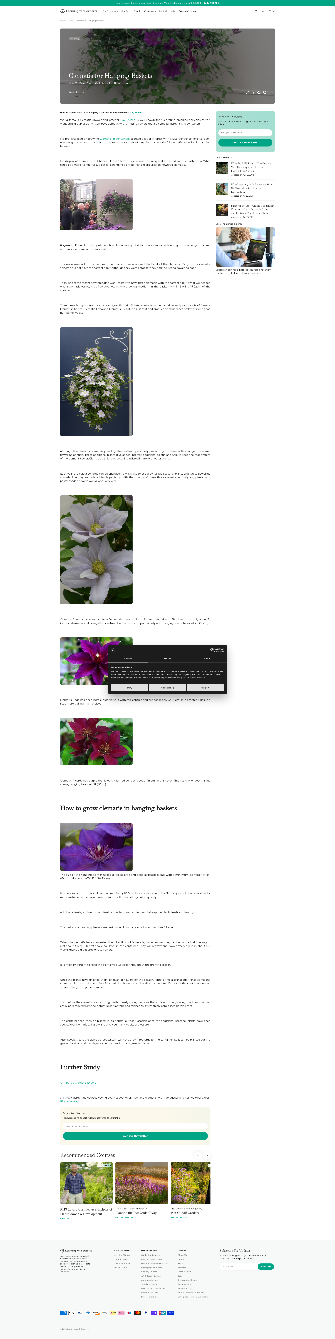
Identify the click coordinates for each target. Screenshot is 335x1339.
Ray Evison (136, 112)
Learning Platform (122, 1255)
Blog (71, 21)
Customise (166, 688)
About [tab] (207, 658)
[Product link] (86, 1191)
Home (63, 21)
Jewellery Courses (149, 1284)
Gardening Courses (150, 1255)
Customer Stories (122, 1263)
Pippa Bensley (69, 1101)
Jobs (180, 1276)
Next (206, 1155)
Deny (129, 688)
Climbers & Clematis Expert (78, 1082)
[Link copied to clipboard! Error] (247, 92)
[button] (256, 11)
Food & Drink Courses (151, 1259)
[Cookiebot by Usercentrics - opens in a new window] (212, 650)
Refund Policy (184, 1288)
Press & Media (184, 1272)
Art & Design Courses (151, 1276)
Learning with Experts (77, 1329)
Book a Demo (120, 1267)
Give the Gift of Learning (153, 1288)
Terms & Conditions (187, 1280)
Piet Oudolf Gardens (185, 1213)
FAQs (180, 1263)
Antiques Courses (149, 1280)
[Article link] (245, 170)
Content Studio (121, 1259)
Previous (198, 1155)
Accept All (205, 688)
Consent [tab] (128, 658)
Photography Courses (151, 1267)
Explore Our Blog (149, 1297)
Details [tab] (167, 658)
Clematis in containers (115, 138)
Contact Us (183, 1259)
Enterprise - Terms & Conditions (193, 1297)
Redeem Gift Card (149, 1292)
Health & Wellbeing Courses (154, 1263)
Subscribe (266, 1266)
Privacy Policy (184, 1284)
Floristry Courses (149, 1272)
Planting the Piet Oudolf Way (136, 1213)
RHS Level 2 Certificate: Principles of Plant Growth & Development (86, 1211)
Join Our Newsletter (135, 1136)
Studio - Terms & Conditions (191, 1292)
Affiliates (182, 1267)
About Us (182, 1255)
